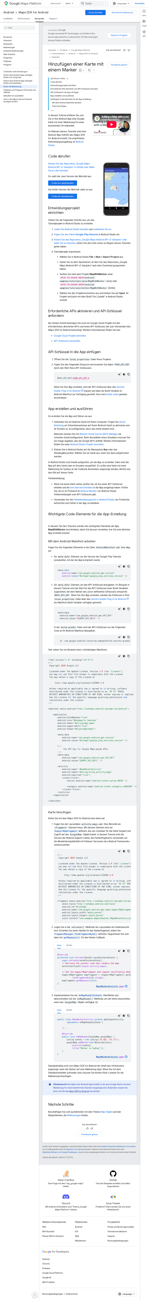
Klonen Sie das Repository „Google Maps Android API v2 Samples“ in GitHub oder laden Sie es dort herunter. (71, 167)
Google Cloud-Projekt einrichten (70, 335)
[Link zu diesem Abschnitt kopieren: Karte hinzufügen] (74, 812)
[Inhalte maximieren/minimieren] (67, 78)
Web (77, 1236)
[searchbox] (19, 27)
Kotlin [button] (69, 945)
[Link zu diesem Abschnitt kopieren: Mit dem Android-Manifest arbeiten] (98, 541)
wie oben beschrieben (81, 487)
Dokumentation (58, 54)
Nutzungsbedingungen (118, 1241)
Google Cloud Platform (52, 1273)
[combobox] (94, 3)
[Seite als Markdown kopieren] (89, 70)
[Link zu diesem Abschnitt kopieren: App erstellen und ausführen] (96, 409)
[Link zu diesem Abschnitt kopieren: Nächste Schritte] (77, 1104)
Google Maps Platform (80, 50)
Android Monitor (89, 491)
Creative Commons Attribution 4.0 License (118, 1146)
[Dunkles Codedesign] (124, 374)
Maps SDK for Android (33, 12)
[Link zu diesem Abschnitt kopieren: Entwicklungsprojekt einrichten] (66, 213)
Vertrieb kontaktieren (122, 12)
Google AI (46, 1277)
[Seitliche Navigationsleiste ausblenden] (35, 1295)
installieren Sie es (102, 229)
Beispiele (39, 18)
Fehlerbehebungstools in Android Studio (94, 499)
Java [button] (59, 945)
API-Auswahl (48, 1231)
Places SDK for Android (52, 1236)
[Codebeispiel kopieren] (128, 374)
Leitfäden (8, 18)
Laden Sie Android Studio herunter (71, 229)
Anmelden (140, 3)
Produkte (63, 50)
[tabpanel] (92, 970)
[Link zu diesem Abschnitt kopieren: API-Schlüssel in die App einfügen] (103, 352)
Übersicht (56, 3)
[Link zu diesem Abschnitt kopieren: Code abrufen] (73, 156)
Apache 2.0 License (74, 1149)
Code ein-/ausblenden (63, 183)
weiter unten (112, 394)
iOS (76, 1231)
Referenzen (24, 18)
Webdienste (80, 1241)
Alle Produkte (48, 1282)
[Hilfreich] (124, 50)
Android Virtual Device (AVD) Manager (98, 434)
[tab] (59, 945)
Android (8, 12)
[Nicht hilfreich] (129, 50)
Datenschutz (72, 1294)
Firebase (46, 1268)
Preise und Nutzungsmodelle (121, 1227)
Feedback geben (119, 64)
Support (53, 18)
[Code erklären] (119, 374)
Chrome (46, 1264)
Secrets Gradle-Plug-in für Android (108, 599)
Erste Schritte (95, 12)
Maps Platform (31, 3)
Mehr (68, 3)
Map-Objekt (106, 1112)
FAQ (44, 1227)
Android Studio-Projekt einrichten (87, 444)
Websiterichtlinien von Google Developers (59, 1152)
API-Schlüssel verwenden (67, 341)
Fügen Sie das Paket (76, 234)
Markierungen (74, 1115)
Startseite (52, 50)
